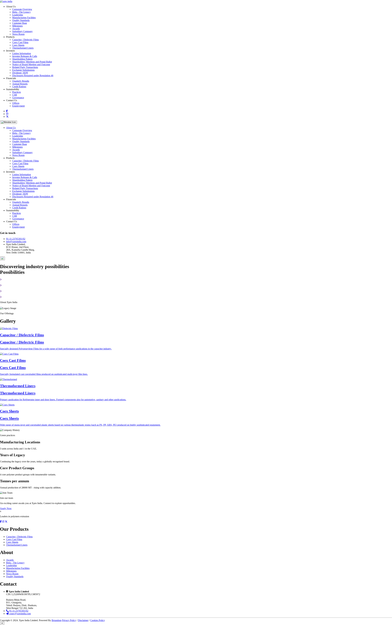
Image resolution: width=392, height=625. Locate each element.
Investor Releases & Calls (24, 56)
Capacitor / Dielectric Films (25, 39)
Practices (16, 92)
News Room (18, 34)
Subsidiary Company (22, 31)
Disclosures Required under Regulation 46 (32, 75)
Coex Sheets (18, 45)
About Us (11, 127)
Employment (18, 106)
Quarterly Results (20, 81)
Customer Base (19, 23)
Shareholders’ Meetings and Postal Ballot (32, 61)
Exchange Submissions (23, 70)
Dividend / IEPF (20, 72)
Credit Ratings (19, 86)
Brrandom (56, 620)
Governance (18, 97)
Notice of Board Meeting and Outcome (31, 64)
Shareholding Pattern (22, 59)
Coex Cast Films (20, 42)
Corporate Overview (22, 9)
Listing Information (21, 53)
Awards (16, 28)
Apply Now (6, 508)
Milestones (17, 26)
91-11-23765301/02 (15, 238)
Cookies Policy (97, 620)
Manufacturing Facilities (24, 17)
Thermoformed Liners (23, 48)
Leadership (17, 14)
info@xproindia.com (16, 241)
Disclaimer (83, 620)
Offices (15, 103)
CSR (14, 95)
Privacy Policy (69, 620)
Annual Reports (20, 83)
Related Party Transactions (25, 67)
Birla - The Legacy (21, 12)
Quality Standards (21, 20)
